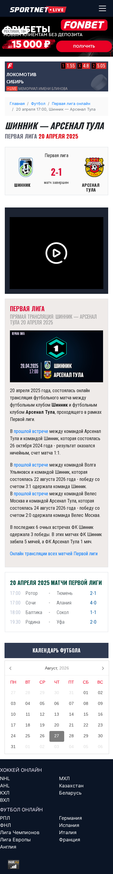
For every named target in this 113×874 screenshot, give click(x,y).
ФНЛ (5, 825)
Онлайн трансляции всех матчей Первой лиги (54, 553)
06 (56, 703)
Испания (69, 825)
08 (85, 703)
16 (100, 714)
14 (71, 714)
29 (42, 692)
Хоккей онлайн (21, 770)
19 (42, 725)
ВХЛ (4, 800)
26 (42, 735)
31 (71, 692)
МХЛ (64, 778)
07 (71, 703)
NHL (5, 778)
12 (42, 714)
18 (27, 725)
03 (13, 703)
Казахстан (71, 786)
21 (71, 725)
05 (42, 703)
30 (56, 692)
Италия (68, 832)
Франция (69, 840)
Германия (70, 818)
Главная (17, 103)
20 (56, 725)
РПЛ (5, 818)
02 (100, 692)
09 (100, 703)
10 (13, 714)
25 (27, 735)
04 (27, 703)
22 (85, 725)
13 (56, 714)
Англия (8, 847)
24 (13, 735)
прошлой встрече (31, 431)
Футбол (38, 103)
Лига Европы (15, 840)
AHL (5, 786)
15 (85, 714)
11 (28, 714)
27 (13, 692)
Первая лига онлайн (71, 103)
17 (13, 725)
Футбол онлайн (21, 810)
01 (85, 692)
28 (27, 692)
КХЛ (4, 793)
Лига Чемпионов (19, 832)
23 (100, 725)
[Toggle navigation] (102, 8)
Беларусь (70, 793)
